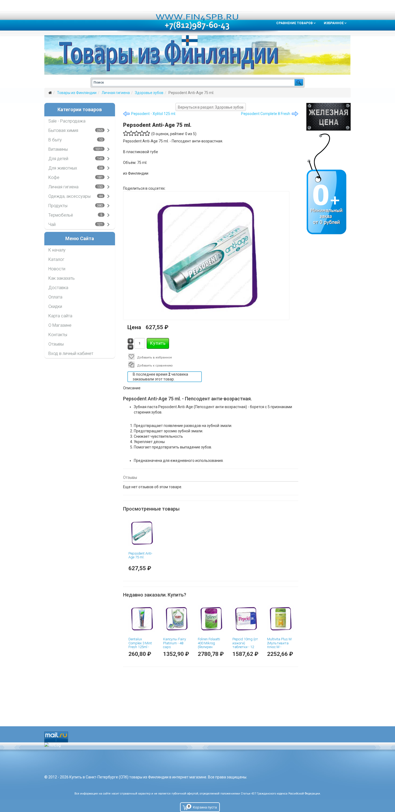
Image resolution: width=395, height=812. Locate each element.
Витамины (58, 149)
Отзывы (56, 344)
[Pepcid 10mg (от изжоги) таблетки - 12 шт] (245, 618)
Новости (56, 268)
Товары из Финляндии (76, 93)
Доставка (58, 287)
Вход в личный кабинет (70, 353)
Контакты (57, 334)
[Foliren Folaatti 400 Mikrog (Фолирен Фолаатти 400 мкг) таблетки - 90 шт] (211, 618)
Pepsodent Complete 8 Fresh (265, 114)
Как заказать (61, 278)
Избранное (334, 23)
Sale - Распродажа (66, 121)
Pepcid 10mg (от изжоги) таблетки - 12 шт (245, 645)
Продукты (57, 205)
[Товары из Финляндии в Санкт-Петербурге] (197, 55)
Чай (52, 224)
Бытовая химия (63, 130)
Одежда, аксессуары (69, 196)
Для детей (58, 158)
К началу (57, 250)
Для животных (62, 168)
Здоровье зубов (149, 93)
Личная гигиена (116, 93)
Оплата (55, 297)
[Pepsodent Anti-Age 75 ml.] (141, 533)
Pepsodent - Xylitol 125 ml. (153, 114)
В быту (55, 139)
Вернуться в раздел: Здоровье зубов (210, 107)
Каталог (56, 259)
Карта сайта (60, 315)
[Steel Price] (328, 117)
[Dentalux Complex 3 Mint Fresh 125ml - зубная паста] (141, 618)
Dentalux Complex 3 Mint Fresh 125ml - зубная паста (140, 645)
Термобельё (60, 215)
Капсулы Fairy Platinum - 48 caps (174, 643)
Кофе (53, 177)
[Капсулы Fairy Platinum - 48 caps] (176, 618)
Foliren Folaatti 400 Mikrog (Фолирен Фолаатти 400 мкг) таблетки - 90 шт (210, 648)
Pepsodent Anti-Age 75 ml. (140, 555)
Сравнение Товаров (294, 23)
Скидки (55, 306)
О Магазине (59, 325)
